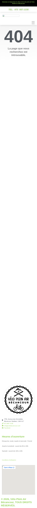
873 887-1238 (22, 9)
